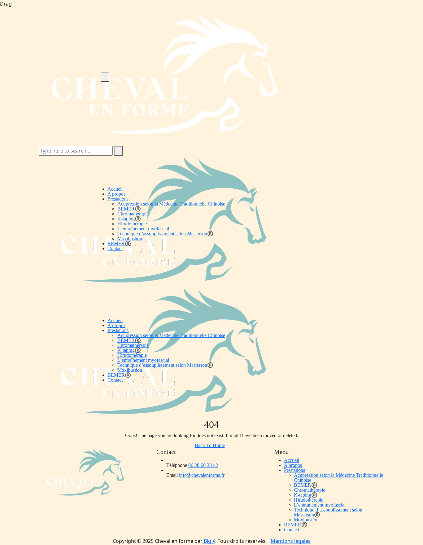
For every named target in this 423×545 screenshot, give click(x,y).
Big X (209, 541)
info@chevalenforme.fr (202, 475)
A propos (116, 194)
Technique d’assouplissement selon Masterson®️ (165, 233)
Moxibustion (129, 238)
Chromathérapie (133, 213)
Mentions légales (291, 541)
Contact (115, 248)
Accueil (115, 189)
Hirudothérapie (132, 223)
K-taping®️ (129, 218)
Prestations (118, 199)
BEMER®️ (129, 208)
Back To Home (210, 445)
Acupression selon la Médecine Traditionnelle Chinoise (171, 203)
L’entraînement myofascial (143, 228)
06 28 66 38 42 (203, 465)
